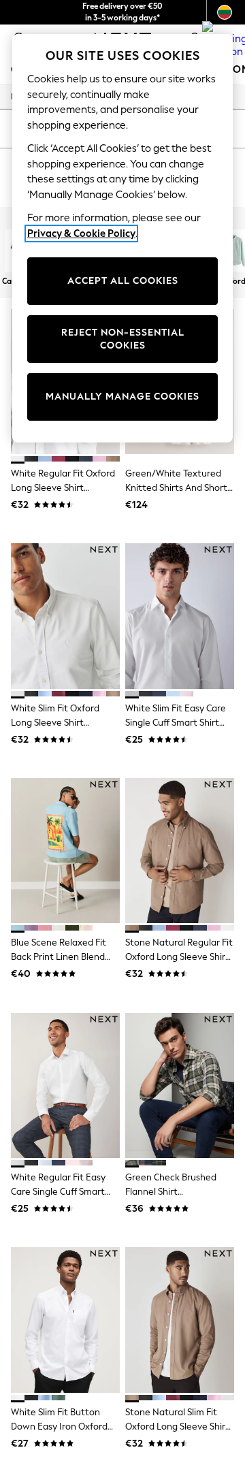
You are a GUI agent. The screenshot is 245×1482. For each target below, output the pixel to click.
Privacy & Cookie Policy (81, 233)
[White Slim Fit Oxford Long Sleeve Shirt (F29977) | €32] (65, 615)
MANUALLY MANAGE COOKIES (122, 396)
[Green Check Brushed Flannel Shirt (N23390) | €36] (179, 1085)
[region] (122, 238)
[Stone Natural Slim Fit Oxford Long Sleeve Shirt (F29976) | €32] (179, 1319)
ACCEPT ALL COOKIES (122, 281)
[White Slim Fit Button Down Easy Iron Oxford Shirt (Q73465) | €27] (65, 1319)
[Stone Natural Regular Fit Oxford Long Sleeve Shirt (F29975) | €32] (179, 850)
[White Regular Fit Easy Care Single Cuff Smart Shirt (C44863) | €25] (65, 1085)
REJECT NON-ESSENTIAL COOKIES (122, 339)
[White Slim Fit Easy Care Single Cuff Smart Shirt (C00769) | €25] (179, 615)
